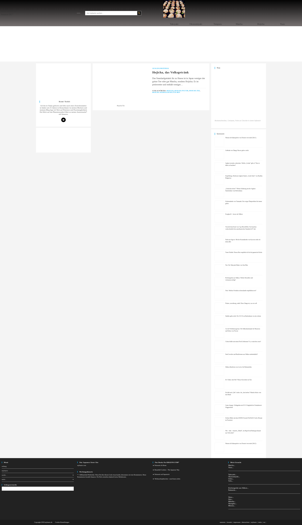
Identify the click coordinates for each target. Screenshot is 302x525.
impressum (236, 522)
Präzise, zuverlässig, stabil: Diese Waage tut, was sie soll (241, 303)
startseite (222, 522)
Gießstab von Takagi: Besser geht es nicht (237, 150)
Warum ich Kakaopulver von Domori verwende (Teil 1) (240, 138)
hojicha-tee (194, 91)
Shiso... (231, 497)
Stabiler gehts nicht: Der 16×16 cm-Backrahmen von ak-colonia (243, 316)
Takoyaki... (232, 474)
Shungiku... (232, 503)
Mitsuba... (232, 501)
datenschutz (246, 522)
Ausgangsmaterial (160, 68)
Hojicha (170, 91)
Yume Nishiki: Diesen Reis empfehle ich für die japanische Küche (243, 252)
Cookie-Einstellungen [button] (62, 522)
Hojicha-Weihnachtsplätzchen (166, 92)
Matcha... (231, 465)
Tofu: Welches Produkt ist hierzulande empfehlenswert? (240, 290)
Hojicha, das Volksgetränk (170, 72)
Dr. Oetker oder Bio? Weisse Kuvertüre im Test (238, 380)
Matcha (239, 24)
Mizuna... (231, 506)
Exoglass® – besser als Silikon (234, 214)
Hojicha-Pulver (181, 91)
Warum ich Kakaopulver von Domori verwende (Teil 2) (240, 443)
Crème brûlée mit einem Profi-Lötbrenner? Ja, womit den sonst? (243, 341)
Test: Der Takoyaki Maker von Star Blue (236, 265)
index (260, 522)
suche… (4, 475)
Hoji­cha (260, 24)
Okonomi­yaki (195, 24)
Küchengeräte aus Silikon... (238, 488)
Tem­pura (218, 24)
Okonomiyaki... (234, 477)
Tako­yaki (174, 24)
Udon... (231, 479)
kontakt (229, 522)
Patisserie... (232, 490)
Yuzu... (230, 467)
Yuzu (282, 24)
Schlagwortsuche (10, 485)
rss (264, 522)
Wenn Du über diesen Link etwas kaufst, (108, 475)
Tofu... (230, 481)
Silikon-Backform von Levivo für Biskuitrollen (238, 367)
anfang (4, 466)
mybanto (5, 471)
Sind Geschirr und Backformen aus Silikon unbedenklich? (241, 354)
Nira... (230, 499)
